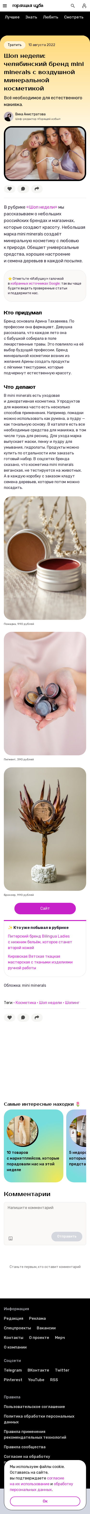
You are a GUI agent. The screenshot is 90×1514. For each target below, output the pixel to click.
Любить (50, 17)
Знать (31, 17)
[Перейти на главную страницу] (27, 5)
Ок (45, 1501)
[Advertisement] (40, 1060)
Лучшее (12, 17)
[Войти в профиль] (84, 6)
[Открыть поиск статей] (73, 6)
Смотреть (74, 17)
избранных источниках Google (35, 284)
